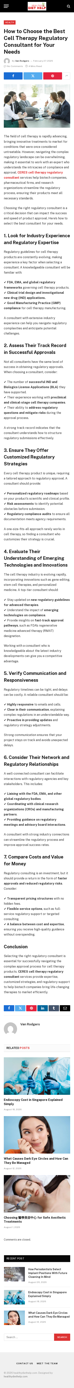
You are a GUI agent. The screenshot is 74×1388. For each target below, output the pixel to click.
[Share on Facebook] (13, 76)
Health (9, 22)
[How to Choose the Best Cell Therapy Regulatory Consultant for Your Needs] (37, 106)
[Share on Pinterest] (52, 76)
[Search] (68, 6)
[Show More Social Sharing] (66, 76)
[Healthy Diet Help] (37, 6)
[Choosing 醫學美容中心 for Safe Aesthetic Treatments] (37, 1194)
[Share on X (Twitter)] (33, 76)
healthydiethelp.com (16, 1376)
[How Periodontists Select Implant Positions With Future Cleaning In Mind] (14, 1274)
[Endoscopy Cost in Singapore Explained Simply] (37, 1076)
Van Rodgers (22, 61)
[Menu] (6, 6)
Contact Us (24, 1363)
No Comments (15, 66)
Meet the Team (47, 1363)
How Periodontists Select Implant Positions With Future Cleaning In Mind (47, 1273)
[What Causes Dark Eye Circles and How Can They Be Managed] (37, 1135)
